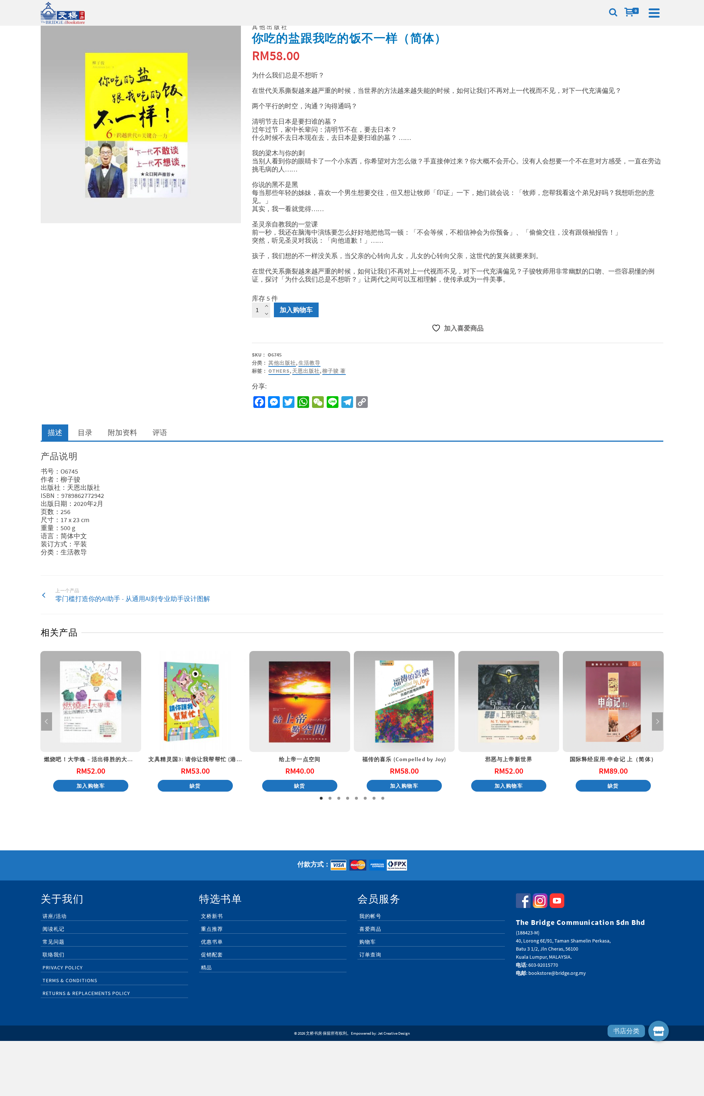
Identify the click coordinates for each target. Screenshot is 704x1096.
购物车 (367, 941)
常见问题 (54, 941)
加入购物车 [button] (91, 785)
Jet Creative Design (394, 1033)
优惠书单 (212, 941)
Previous (46, 721)
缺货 (195, 785)
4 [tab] (347, 798)
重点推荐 (212, 929)
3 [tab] (338, 798)
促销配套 (212, 954)
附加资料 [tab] (122, 432)
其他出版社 (282, 362)
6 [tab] (365, 798)
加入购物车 (296, 309)
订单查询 (370, 954)
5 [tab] (356, 798)
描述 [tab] (55, 432)
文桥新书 (212, 916)
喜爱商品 (370, 929)
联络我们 (54, 954)
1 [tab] (321, 798)
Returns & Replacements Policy (86, 993)
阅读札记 (54, 929)
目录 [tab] (85, 432)
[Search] (613, 13)
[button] (658, 1031)
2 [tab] (330, 798)
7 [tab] (374, 798)
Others (279, 371)
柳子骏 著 (334, 371)
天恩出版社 (306, 371)
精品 (206, 967)
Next (657, 721)
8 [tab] (382, 798)
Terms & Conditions (70, 980)
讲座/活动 (55, 916)
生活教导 (309, 362)
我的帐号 (370, 916)
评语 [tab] (160, 432)
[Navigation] (654, 13)
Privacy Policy (63, 967)
